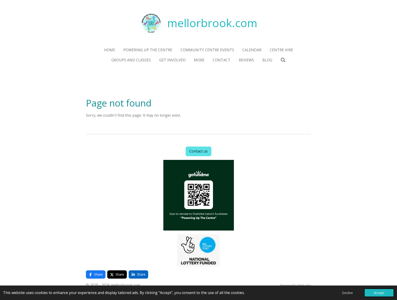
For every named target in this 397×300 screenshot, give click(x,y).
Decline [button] (347, 293)
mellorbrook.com (212, 22)
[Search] (283, 59)
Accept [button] (379, 293)
